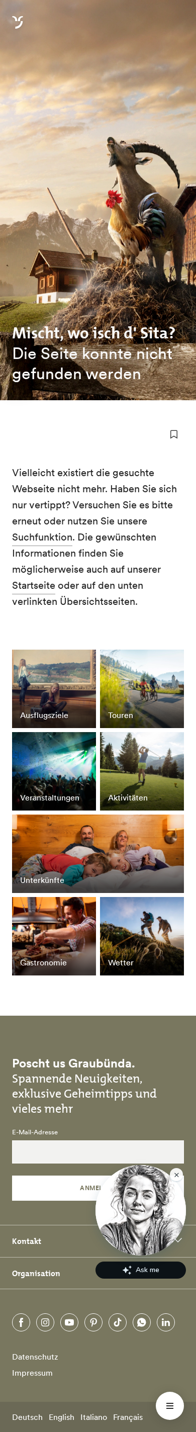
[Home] (17, 28)
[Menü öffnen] (170, 1406)
